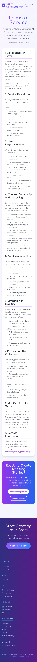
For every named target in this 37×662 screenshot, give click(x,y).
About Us (5, 566)
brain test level (7, 642)
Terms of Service (8, 590)
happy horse (6, 626)
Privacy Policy (7, 593)
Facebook (7, 607)
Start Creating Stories (18, 492)
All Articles (5, 580)
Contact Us (6, 569)
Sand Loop (6, 629)
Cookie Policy (7, 596)
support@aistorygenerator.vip (18, 452)
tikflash (4, 633)
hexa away (6, 639)
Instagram (7, 613)
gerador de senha (8, 645)
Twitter (6, 610)
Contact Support (18, 498)
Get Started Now (18, 546)
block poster (6, 623)
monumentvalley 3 (8, 636)
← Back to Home (29, 5)
